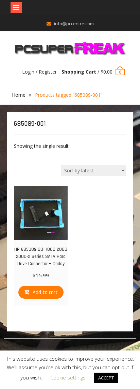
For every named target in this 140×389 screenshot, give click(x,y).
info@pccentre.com (74, 23)
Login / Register (39, 71)
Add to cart (45, 292)
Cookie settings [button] (68, 377)
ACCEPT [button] (106, 378)
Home (18, 95)
